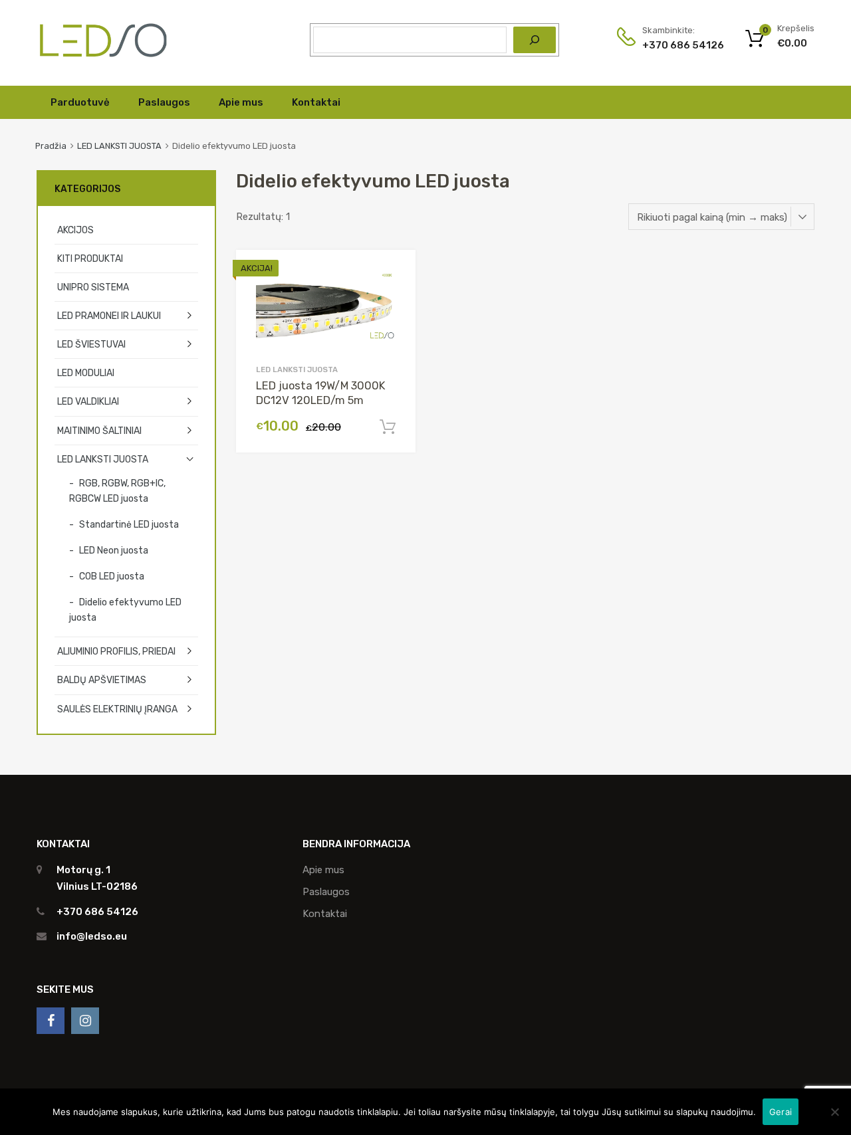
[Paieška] (534, 40)
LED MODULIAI (85, 372)
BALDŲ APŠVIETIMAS (101, 679)
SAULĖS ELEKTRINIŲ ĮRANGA (117, 709)
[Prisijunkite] (50, 1021)
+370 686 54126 (674, 45)
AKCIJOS (75, 230)
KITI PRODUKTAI (90, 258)
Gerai (780, 1111)
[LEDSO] (103, 56)
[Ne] (834, 1111)
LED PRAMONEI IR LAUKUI (109, 315)
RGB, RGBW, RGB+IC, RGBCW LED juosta (117, 491)
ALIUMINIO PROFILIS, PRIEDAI (116, 651)
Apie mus (241, 102)
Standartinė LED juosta (129, 524)
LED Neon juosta (113, 550)
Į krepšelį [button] (388, 427)
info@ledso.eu (92, 936)
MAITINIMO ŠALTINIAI (99, 430)
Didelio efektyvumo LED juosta (125, 610)
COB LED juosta (111, 576)
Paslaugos (164, 102)
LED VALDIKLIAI (88, 401)
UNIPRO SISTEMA (93, 287)
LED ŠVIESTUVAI (91, 344)
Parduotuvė (80, 102)
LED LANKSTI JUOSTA (119, 146)
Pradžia (50, 146)
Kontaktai (316, 102)
